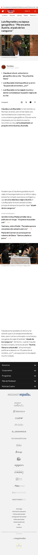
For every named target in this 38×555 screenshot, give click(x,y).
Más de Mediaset (9, 381)
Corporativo (7, 370)
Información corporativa (19, 511)
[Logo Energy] (19, 452)
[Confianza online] (19, 548)
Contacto (19, 527)
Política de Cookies (19, 519)
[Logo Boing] (19, 445)
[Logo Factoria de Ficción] (19, 438)
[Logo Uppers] (19, 465)
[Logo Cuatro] (19, 418)
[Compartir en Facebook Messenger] (30, 102)
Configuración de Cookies (19, 516)
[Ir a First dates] (11, 11)
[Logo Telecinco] (19, 411)
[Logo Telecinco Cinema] (19, 472)
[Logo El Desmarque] (19, 431)
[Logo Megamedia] (20, 538)
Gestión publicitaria (19, 522)
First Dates (10, 66)
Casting (19, 15)
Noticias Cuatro (8, 386)
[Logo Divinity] (19, 424)
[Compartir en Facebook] (35, 102)
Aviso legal (19, 509)
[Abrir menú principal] (35, 11)
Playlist (26, 15)
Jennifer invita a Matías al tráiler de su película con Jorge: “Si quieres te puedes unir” (18, 219)
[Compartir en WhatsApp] (21, 102)
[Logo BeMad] (19, 458)
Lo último (5, 15)
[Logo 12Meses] (19, 479)
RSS (19, 524)
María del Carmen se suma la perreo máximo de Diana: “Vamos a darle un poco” (16, 235)
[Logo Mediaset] (19, 396)
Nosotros (6, 365)
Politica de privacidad (19, 514)
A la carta (12, 15)
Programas (6, 376)
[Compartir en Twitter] (26, 102)
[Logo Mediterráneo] (19, 499)
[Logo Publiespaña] (19, 492)
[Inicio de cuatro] (3, 11)
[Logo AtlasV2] (19, 486)
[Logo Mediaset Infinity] (19, 404)
